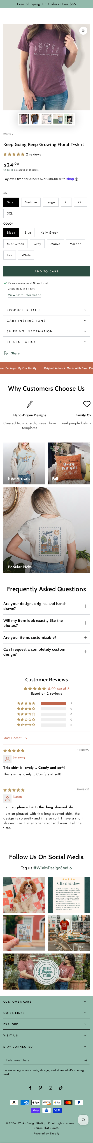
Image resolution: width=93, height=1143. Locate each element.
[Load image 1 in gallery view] (24, 119)
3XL (11, 214)
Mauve (57, 245)
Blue (29, 233)
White (27, 256)
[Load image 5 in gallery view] (69, 119)
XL (68, 203)
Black (13, 233)
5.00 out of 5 (58, 688)
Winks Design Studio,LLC (34, 1123)
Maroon (77, 245)
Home (7, 133)
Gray (39, 245)
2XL (82, 203)
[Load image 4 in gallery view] (58, 119)
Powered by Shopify (46, 1134)
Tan (11, 256)
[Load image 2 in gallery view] (35, 119)
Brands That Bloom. (46, 1128)
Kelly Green (49, 233)
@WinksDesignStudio (52, 868)
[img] (14, 750)
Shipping (8, 169)
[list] (46, 416)
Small (13, 203)
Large (52, 203)
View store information (24, 295)
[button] (14, 154)
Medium (33, 203)
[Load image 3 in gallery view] (46, 119)
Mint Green (15, 245)
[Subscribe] (87, 1060)
